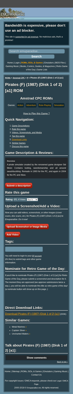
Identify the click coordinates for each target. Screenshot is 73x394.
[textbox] (20, 249)
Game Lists (42, 69)
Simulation (59, 105)
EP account (37, 256)
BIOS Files (60, 63)
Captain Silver (19, 330)
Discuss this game (20, 146)
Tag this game (18, 136)
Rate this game (19, 129)
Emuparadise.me (34, 388)
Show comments (37, 357)
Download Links (19, 139)
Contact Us (36, 375)
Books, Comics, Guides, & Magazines (37, 66)
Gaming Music (12, 66)
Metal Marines (19, 327)
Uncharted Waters (21, 334)
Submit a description (19, 185)
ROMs (8, 78)
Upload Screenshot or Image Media (27, 226)
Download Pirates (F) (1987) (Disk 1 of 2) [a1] (32, 313)
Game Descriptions (21, 126)
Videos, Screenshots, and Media (27, 132)
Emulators (49, 63)
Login (17, 63)
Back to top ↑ (62, 362)
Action (20, 105)
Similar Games (18, 143)
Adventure (31, 105)
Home (10, 63)
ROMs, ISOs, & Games (32, 63)
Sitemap (16, 371)
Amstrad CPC (19, 78)
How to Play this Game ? (36, 113)
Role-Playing (45, 105)
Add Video (13, 234)
